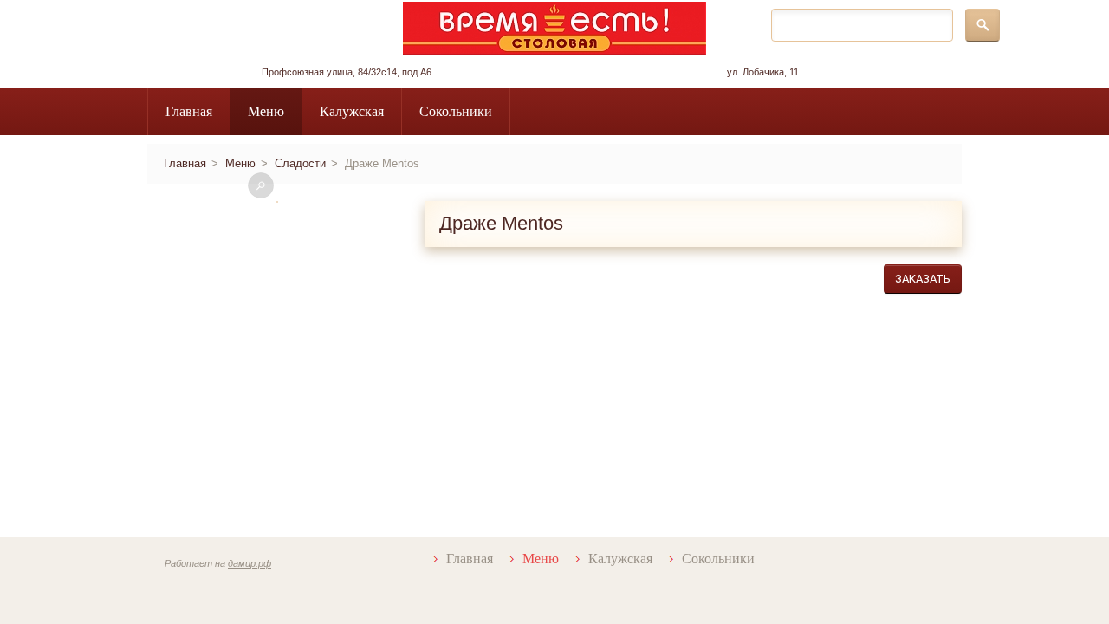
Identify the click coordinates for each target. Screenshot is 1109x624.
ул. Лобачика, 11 (763, 72)
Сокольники (455, 111)
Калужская (352, 111)
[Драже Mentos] (277, 202)
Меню (266, 111)
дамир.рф (249, 563)
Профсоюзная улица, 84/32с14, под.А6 (346, 72)
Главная (188, 111)
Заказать (922, 278)
